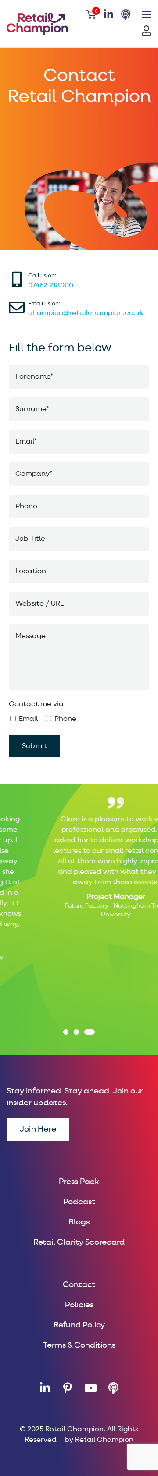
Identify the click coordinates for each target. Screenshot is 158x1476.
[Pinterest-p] (67, 1388)
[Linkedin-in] (44, 1388)
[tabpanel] (79, 855)
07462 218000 (50, 285)
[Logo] (37, 24)
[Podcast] (113, 1388)
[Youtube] (90, 1388)
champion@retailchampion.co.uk (86, 313)
